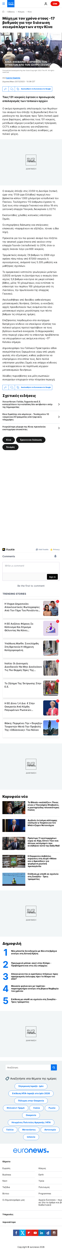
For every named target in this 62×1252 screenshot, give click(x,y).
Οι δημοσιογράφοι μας (13, 1200)
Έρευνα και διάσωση (31, 439)
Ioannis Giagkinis (13, 78)
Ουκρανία (31, 1115)
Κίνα (30, 12)
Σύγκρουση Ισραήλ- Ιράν (31, 1086)
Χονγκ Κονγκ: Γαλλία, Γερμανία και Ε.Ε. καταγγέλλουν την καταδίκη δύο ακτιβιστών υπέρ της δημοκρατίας (27, 404)
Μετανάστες (29, 1129)
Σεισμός (10, 447)
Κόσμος (21, 12)
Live (55, 3)
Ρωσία (52, 1108)
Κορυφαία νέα (15, 796)
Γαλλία (10, 1129)
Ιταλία (36, 1108)
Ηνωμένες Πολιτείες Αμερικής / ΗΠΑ (31, 1122)
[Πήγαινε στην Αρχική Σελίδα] (10, 3)
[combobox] (31, 1067)
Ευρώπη (6, 1168)
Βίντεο (5, 1193)
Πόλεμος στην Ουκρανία (31, 1100)
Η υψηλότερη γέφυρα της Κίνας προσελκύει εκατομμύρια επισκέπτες (24, 428)
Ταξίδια (6, 1187)
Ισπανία (31, 1137)
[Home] (3, 12)
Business (6, 1174)
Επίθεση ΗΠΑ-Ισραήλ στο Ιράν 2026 (31, 1093)
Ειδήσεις (11, 12)
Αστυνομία (50, 1129)
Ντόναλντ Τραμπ (16, 1108)
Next (4, 1181)
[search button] (54, 1067)
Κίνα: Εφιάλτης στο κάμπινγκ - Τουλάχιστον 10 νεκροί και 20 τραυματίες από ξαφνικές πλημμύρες (25, 417)
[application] (31, 50)
